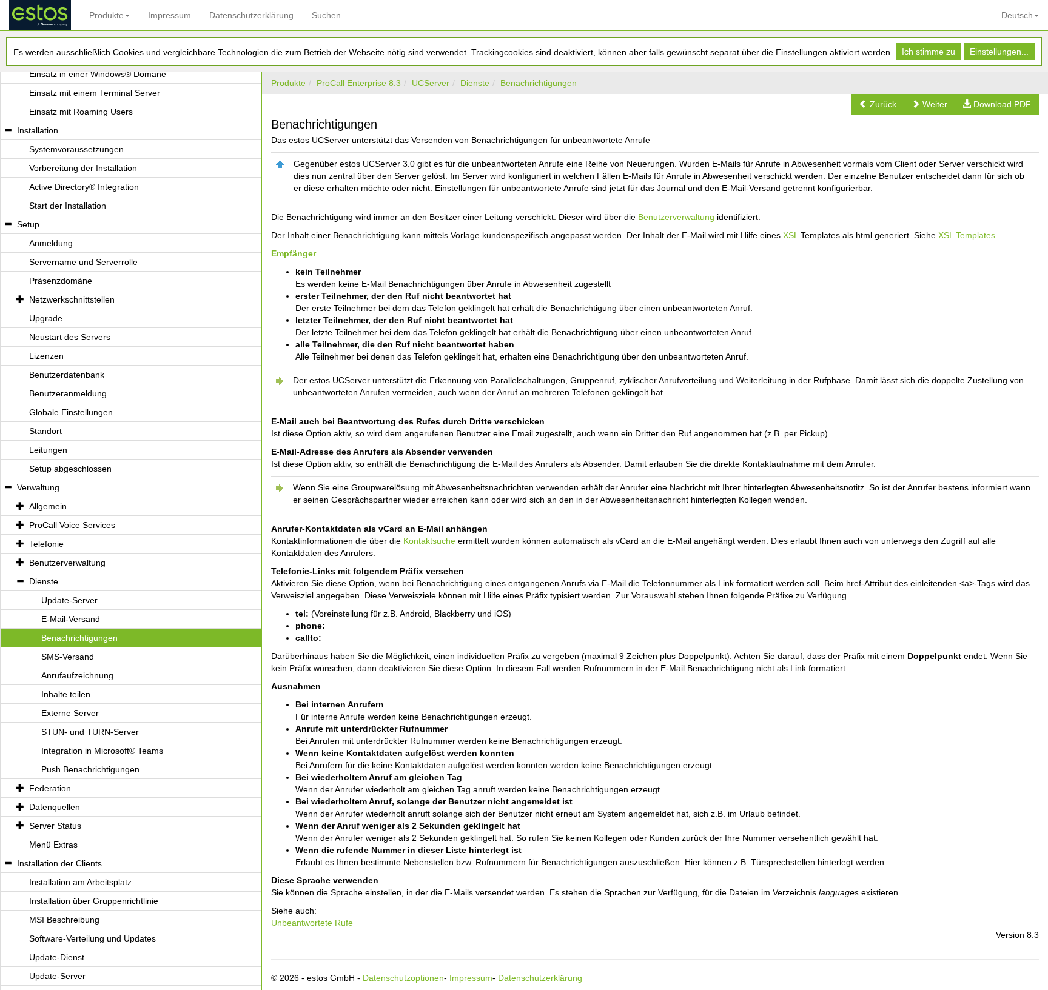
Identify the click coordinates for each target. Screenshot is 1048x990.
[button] (877, 104)
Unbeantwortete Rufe (312, 923)
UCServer (430, 83)
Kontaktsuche (429, 541)
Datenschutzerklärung (251, 15)
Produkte (106, 15)
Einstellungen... (999, 51)
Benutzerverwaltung (676, 217)
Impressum (169, 15)
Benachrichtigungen (538, 83)
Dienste (474, 83)
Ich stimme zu (928, 51)
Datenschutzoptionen (403, 978)
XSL (790, 235)
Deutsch (1017, 15)
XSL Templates (966, 235)
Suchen (326, 15)
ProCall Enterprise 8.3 (359, 83)
